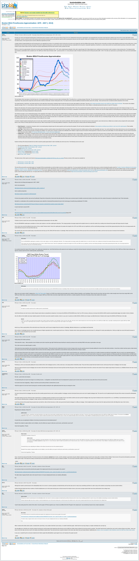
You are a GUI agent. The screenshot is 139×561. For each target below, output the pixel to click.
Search (71, 6)
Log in (89, 8)
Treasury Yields (21, 152)
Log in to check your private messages (78, 8)
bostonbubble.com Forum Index (24, 27)
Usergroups (83, 6)
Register (89, 6)
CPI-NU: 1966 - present (25, 154)
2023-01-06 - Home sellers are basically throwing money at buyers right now (31, 15)
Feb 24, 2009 (35, 151)
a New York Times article (40, 293)
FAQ (66, 6)
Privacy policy (68, 558)
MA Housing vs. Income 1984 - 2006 (26, 162)
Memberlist (76, 6)
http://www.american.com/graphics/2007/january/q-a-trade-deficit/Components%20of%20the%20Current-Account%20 (40, 212)
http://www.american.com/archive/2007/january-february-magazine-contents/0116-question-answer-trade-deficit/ (39, 204)
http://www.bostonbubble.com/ (101, 170)
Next (9, 24)
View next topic (133, 30)
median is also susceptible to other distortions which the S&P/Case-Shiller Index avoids (116, 530)
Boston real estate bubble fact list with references (39, 12)
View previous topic (124, 30)
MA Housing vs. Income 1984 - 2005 (26, 163)
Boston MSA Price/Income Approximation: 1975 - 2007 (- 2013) (27, 23)
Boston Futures (21, 151)
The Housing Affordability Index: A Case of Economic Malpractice (46, 132)
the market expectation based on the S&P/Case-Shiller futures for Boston (106, 103)
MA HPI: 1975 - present (27, 148)
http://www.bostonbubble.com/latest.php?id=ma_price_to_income (49, 158)
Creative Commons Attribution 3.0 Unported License (30, 170)
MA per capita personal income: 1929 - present (30, 149)
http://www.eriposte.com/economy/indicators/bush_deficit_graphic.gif (29, 188)
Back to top (4, 176)
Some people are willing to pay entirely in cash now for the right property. (111, 126)
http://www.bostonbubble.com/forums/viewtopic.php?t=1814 (80, 170)
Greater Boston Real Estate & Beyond (40, 27)
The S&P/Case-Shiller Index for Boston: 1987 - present (30, 147)
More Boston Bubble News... (22, 16)
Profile (67, 8)
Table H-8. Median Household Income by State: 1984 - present (42, 145)
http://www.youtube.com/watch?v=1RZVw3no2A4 (25, 193)
